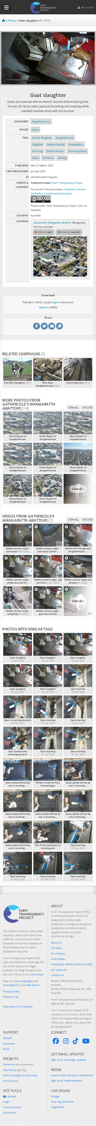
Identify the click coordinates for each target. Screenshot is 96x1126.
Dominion (18, 1064)
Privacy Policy (11, 991)
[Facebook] (56, 1041)
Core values (58, 959)
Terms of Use (11, 996)
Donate (7, 1038)
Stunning (37, 151)
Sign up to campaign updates (68, 1059)
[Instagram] (66, 1041)
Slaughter (37, 144)
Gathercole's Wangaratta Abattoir (52, 222)
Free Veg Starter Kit (62, 1101)
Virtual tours (10, 1080)
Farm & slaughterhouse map (20, 1075)
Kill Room (48, 157)
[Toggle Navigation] (6, 8)
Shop (6, 1049)
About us (56, 942)
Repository (14, 1070)
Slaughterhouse (41, 121)
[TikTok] (75, 1041)
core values (36, 974)
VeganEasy (57, 1107)
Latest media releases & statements (72, 1075)
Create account (12, 1107)
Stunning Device (77, 151)
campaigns (26, 981)
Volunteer (9, 1043)
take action (32, 985)
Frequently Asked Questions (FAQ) (71, 964)
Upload (87, 407)
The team (56, 948)
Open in (44, 232)
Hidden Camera (56, 144)
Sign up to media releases (66, 1080)
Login (6, 1101)
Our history (58, 953)
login (55, 302)
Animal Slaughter (41, 137)
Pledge (55, 1096)
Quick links (9, 1112)
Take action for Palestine (18, 1006)
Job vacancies (59, 969)
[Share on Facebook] (36, 326)
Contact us (57, 975)
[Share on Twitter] (44, 326)
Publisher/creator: (41, 182)
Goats (35, 129)
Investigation (76, 144)
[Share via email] (51, 326)
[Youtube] (86, 1041)
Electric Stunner (55, 151)
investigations (11, 985)
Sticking (62, 157)
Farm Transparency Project (67, 182)
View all (73, 407)
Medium (43, 307)
